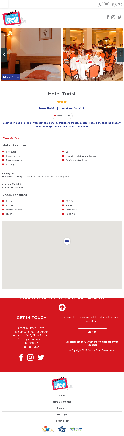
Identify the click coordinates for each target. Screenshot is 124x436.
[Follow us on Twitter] (119, 17)
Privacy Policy (62, 421)
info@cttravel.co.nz (33, 339)
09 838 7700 (33, 343)
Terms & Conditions (62, 402)
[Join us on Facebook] (107, 17)
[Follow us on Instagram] (113, 17)
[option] (31, 54)
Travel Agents (62, 414)
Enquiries (62, 408)
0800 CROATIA (34, 347)
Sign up (93, 331)
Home (62, 395)
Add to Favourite (63, 115)
